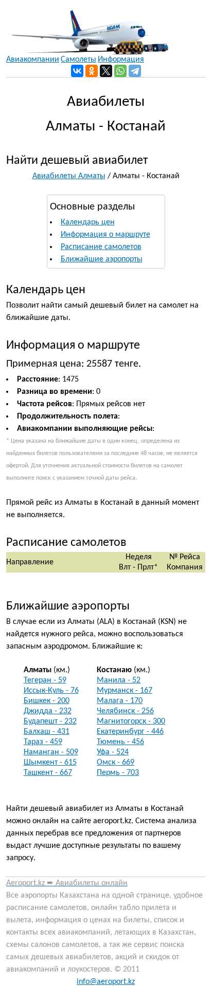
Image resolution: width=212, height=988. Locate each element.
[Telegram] (135, 71)
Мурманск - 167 (124, 691)
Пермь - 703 (118, 773)
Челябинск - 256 (125, 711)
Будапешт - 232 (50, 721)
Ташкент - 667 (48, 773)
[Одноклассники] (91, 71)
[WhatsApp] (120, 71)
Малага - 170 (120, 701)
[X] (106, 71)
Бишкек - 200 (46, 701)
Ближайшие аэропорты (102, 259)
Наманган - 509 (51, 752)
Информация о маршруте (105, 235)
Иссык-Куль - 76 (51, 691)
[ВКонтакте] (77, 71)
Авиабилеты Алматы (68, 176)
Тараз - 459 (43, 742)
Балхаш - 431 (46, 732)
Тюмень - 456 (120, 742)
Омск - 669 (115, 762)
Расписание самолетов (101, 247)
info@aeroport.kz (106, 982)
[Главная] (87, 27)
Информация (121, 59)
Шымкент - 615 (50, 762)
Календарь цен (88, 222)
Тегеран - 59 (45, 680)
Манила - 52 (118, 680)
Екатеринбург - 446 (130, 732)
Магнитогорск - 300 (131, 721)
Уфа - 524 (113, 752)
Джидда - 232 (48, 711)
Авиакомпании (32, 59)
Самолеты (78, 59)
